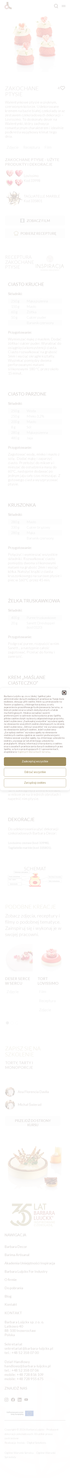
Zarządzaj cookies (35, 783)
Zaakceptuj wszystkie (35, 761)
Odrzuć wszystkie (35, 772)
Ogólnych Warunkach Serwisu (34, 752)
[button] (64, 693)
